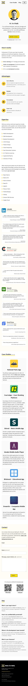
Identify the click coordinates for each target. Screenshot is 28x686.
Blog (19, 2)
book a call (23, 535)
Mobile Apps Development (7, 674)
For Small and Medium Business (8, 681)
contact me (11, 40)
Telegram (20, 592)
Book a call (14, 37)
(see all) (13, 354)
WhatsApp (8, 592)
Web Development (6, 675)
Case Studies (13, 2)
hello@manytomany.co (7, 539)
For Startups (4, 679)
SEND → (14, 575)
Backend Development (6, 677)
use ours (6, 626)
